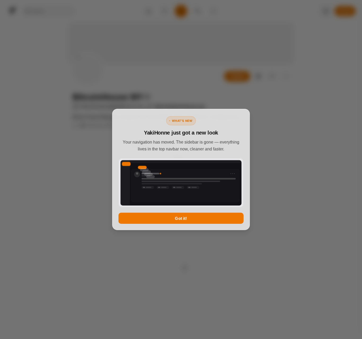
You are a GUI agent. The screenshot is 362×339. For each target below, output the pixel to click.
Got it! (181, 218)
